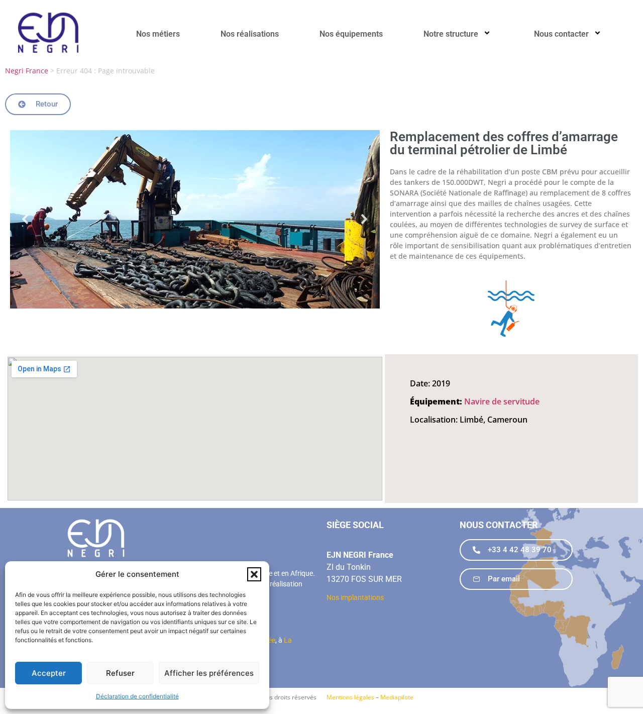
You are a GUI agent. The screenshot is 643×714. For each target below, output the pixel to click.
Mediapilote (396, 697)
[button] (254, 574)
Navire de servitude (502, 401)
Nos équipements (351, 34)
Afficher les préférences (209, 673)
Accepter (49, 673)
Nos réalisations (250, 34)
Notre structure (450, 34)
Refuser (120, 673)
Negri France (26, 70)
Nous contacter (561, 34)
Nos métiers (158, 34)
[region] (195, 219)
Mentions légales (350, 697)
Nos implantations (355, 597)
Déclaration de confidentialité (137, 696)
